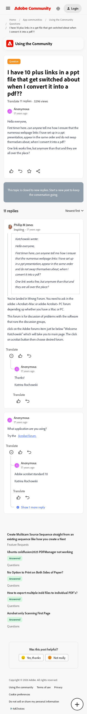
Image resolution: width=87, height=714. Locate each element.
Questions (14, 23)
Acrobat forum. (27, 436)
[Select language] (58, 8)
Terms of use (44, 687)
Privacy (58, 687)
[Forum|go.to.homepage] (32, 8)
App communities (32, 19)
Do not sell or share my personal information (34, 701)
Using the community (21, 687)
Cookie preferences (19, 694)
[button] (8, 10)
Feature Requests (18, 544)
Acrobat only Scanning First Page (28, 613)
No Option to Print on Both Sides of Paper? (35, 572)
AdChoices (19, 708)
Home (12, 19)
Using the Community (61, 19)
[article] (43, 290)
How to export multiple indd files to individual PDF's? (42, 593)
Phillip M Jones (23, 225)
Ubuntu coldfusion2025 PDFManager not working (40, 552)
